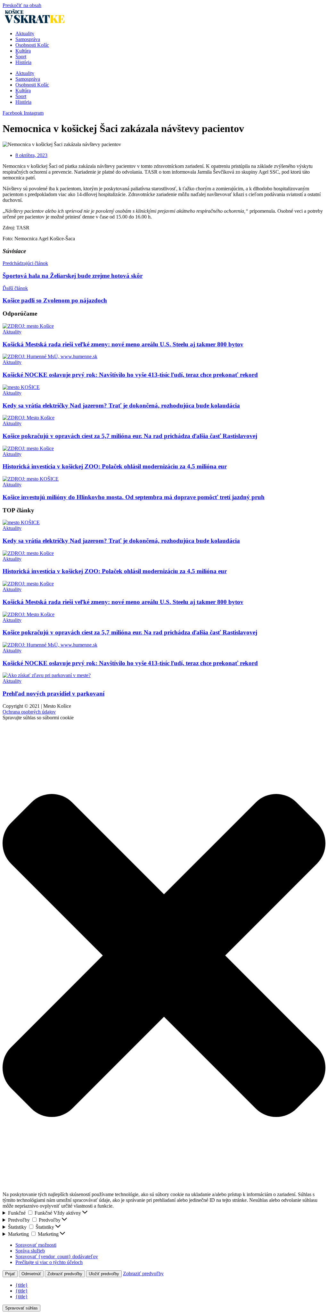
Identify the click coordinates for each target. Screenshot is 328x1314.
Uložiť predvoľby (104, 1273)
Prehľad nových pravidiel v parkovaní (53, 693)
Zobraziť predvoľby (64, 1273)
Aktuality (24, 33)
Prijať (10, 1273)
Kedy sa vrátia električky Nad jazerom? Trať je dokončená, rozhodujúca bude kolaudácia (121, 405)
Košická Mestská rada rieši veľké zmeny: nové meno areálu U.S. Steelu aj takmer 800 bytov (123, 344)
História (23, 62)
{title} (21, 1285)
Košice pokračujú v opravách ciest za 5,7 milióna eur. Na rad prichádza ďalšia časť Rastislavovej (130, 436)
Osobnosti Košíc (32, 45)
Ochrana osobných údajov (29, 712)
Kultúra (23, 51)
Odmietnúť (31, 1273)
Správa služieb (30, 1250)
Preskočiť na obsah (22, 5)
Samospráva (27, 39)
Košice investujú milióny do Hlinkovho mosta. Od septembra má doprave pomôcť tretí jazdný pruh (134, 497)
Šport (20, 56)
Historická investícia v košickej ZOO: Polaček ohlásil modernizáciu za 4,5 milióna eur (115, 466)
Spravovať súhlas (21, 1308)
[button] (164, 956)
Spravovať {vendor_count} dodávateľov (56, 1256)
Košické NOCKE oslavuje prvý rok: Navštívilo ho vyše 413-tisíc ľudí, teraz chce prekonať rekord (130, 374)
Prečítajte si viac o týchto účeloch (49, 1262)
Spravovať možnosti (35, 1245)
